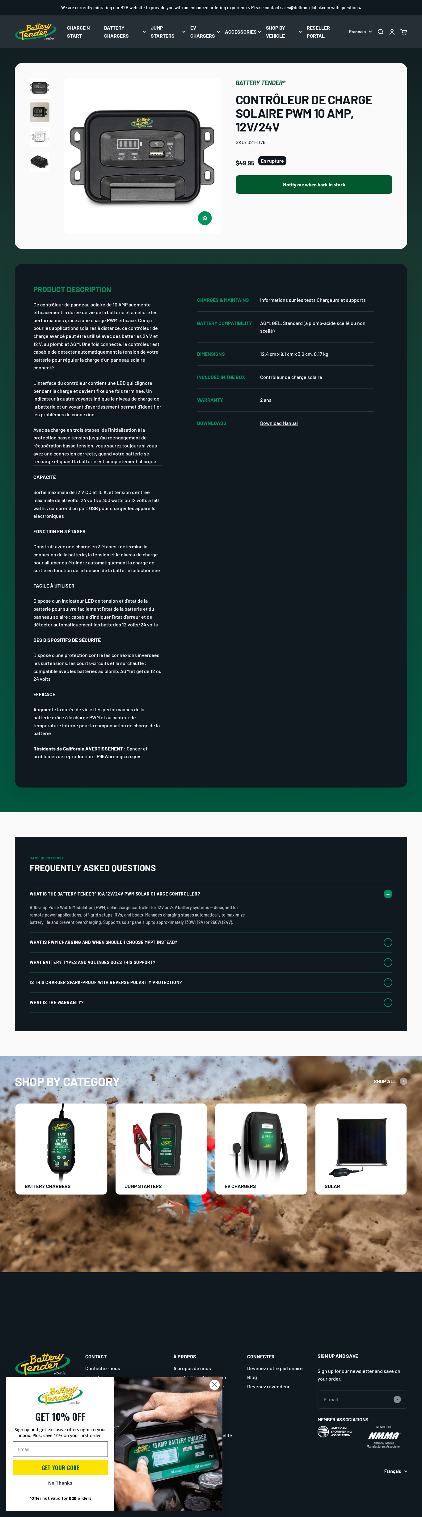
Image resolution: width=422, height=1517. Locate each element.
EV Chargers (202, 32)
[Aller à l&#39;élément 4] (39, 162)
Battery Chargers (116, 32)
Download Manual (279, 423)
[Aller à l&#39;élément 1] (39, 88)
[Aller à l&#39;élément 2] (39, 113)
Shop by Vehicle (275, 32)
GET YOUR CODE (60, 1468)
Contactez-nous (102, 1368)
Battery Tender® (260, 82)
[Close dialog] (214, 1384)
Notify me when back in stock (314, 184)
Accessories (241, 32)
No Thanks (60, 1483)
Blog (252, 1377)
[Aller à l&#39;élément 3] (39, 138)
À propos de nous (192, 1368)
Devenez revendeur (268, 1386)
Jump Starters (163, 32)
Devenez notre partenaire (275, 1368)
